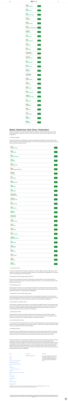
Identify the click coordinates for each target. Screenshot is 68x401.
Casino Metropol (11, 367)
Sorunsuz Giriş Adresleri (13, 381)
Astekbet (10, 357)
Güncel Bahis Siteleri (12, 378)
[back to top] (66, 399)
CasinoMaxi (11, 370)
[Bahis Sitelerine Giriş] (34, 1)
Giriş (39, 6)
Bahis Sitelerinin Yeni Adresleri (13, 362)
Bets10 (10, 365)
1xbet (10, 355)
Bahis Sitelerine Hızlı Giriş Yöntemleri (14, 360)
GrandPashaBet (11, 376)
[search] (58, 1)
